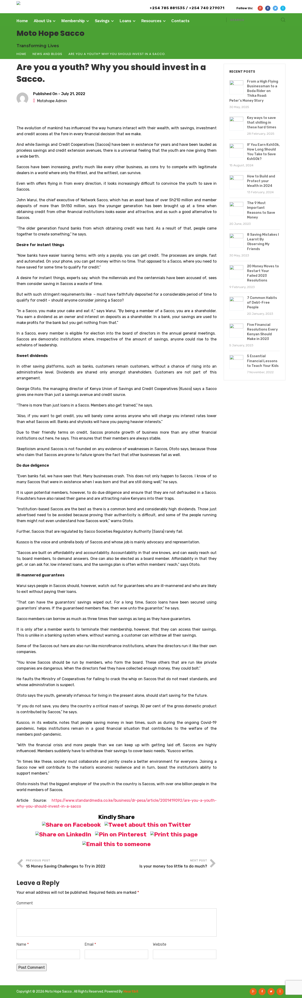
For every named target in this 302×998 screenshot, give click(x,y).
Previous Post (65, 863)
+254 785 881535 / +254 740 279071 (187, 8)
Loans (125, 20)
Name (23, 944)
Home (22, 20)
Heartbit (130, 992)
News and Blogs (47, 54)
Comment (25, 903)
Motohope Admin (52, 101)
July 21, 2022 (73, 94)
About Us (42, 20)
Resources (151, 20)
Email (90, 944)
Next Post (173, 863)
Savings (102, 20)
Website (159, 944)
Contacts (180, 20)
